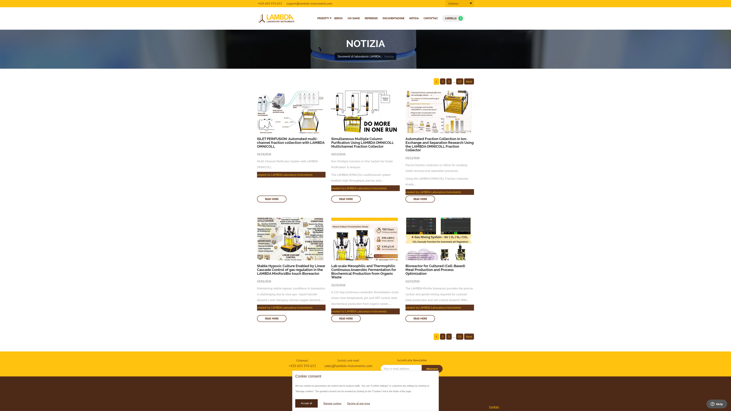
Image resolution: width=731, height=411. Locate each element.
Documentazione (393, 18)
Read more (272, 199)
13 (459, 81)
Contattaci (431, 18)
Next (469, 81)
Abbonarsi (432, 368)
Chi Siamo (354, 18)
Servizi (338, 18)
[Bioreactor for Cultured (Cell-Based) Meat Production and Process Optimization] (439, 239)
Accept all (306, 403)
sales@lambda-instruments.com (348, 366)
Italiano (453, 3)
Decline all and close (358, 403)
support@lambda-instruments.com (309, 3)
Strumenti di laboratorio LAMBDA (359, 56)
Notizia (414, 18)
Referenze (371, 18)
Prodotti (323, 18)
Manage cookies (332, 403)
